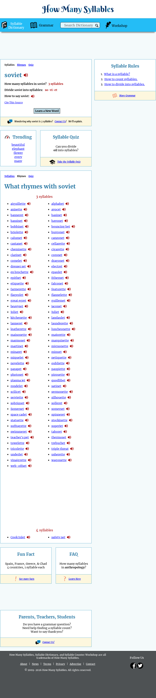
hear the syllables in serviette (26, 397)
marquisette (60, 340)
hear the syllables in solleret (65, 403)
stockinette (59, 420)
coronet (56, 255)
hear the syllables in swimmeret (30, 431)
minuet (56, 352)
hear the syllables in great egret (29, 300)
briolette (17, 232)
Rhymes (21, 64)
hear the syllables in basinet (65, 215)
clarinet (16, 255)
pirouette (58, 374)
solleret (56, 403)
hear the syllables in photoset (26, 374)
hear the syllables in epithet (24, 278)
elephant (18, 149)
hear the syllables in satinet (64, 386)
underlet (17, 454)
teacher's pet (20, 437)
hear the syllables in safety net (68, 537)
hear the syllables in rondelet (26, 386)
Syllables (9, 176)
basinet (56, 215)
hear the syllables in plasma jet (28, 380)
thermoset (58, 437)
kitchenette (19, 317)
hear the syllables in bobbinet (26, 226)
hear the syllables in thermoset (69, 437)
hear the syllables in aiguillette (28, 204)
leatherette (18, 329)
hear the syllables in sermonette (71, 392)
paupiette (58, 369)
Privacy (60, 663)
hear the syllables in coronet (65, 255)
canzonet (57, 238)
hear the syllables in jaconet (65, 306)
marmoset (18, 340)
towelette (17, 443)
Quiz (31, 64)
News (35, 663)
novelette (17, 363)
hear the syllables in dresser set (29, 266)
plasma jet (18, 380)
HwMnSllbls (78, 9)
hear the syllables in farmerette (29, 289)
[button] (96, 25)
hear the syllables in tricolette (27, 449)
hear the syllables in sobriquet (27, 403)
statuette (17, 420)
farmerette (18, 289)
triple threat (60, 449)
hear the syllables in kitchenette (30, 318)
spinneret (58, 414)
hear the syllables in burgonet (67, 232)
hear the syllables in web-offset (29, 466)
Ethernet (57, 278)
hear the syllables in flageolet (26, 295)
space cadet (19, 414)
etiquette (17, 283)
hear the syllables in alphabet (67, 204)
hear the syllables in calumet (25, 238)
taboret (56, 431)
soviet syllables (26, 75)
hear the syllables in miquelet (26, 357)
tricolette (17, 449)
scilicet (16, 392)
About (23, 663)
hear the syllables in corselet (25, 261)
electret (56, 266)
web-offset (19, 466)
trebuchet (58, 443)
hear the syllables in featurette (69, 289)
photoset (17, 374)
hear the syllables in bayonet (66, 221)
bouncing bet (60, 226)
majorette (58, 335)
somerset (58, 409)
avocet (56, 209)
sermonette (59, 392)
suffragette (18, 426)
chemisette (18, 249)
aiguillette (18, 204)
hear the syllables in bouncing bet (73, 226)
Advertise (75, 663)
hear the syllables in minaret (25, 352)
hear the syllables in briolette (26, 232)
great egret (18, 300)
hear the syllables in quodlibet (68, 380)
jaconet (56, 306)
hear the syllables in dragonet (67, 261)
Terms (47, 663)
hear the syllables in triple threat (72, 449)
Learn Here (74, 579)
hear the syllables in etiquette (27, 283)
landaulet (58, 317)
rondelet (17, 386)
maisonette (19, 335)
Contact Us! (48, 642)
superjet (57, 426)
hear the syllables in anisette (25, 209)
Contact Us (60, 121)
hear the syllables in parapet (24, 369)
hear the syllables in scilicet (24, 392)
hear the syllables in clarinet (24, 255)
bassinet (17, 221)
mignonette (59, 346)
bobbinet (17, 226)
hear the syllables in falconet (66, 283)
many (18, 161)
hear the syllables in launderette (71, 323)
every (18, 157)
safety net (58, 537)
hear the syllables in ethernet (67, 278)
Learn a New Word (47, 111)
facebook (133, 666)
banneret (17, 215)
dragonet (57, 261)
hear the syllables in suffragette (29, 426)
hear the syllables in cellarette (68, 243)
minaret (16, 352)
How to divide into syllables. (124, 84)
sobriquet (17, 403)
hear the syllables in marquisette (72, 340)
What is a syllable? (117, 74)
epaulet (56, 272)
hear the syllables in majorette (68, 335)
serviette (17, 397)
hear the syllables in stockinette (70, 420)
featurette (58, 289)
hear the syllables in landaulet (68, 318)
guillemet (58, 300)
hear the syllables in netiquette (69, 357)
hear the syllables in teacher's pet (32, 437)
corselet (16, 261)
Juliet (55, 312)
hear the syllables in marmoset (28, 340)
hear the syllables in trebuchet (68, 443)
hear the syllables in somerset (27, 409)
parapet (16, 369)
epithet (16, 278)
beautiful (18, 145)
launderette (59, 323)
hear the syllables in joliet (21, 312)
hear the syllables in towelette (27, 443)
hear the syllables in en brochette (31, 272)
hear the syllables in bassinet (25, 221)
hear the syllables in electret (65, 266)
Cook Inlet (18, 537)
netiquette (58, 357)
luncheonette (60, 329)
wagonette (59, 460)
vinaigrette (18, 460)
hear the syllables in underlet (26, 454)
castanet (17, 243)
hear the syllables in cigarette (67, 249)
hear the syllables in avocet (64, 209)
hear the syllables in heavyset (26, 306)
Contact (90, 663)
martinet (17, 346)
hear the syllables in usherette (68, 454)
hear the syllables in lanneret (25, 323)
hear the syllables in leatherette (29, 329)
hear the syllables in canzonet (67, 238)
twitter (140, 666)
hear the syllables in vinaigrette (29, 460)
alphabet (57, 204)
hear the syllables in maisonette (30, 335)
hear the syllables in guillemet (68, 300)
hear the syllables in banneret (26, 215)
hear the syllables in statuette (26, 420)
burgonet (58, 232)
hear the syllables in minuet (65, 352)
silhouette (58, 397)
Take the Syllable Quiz (68, 161)
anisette (16, 209)
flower (18, 153)
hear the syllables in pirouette (68, 374)
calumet (16, 238)
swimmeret (19, 431)
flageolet (17, 295)
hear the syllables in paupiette (68, 369)
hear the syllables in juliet (62, 312)
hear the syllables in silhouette (69, 397)
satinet (56, 386)
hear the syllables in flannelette (70, 295)
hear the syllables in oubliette (67, 363)
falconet (57, 283)
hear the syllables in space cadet (30, 414)
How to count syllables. (121, 79)
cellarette (58, 243)
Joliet (14, 312)
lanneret (17, 323)
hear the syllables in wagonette (70, 460)
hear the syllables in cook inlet (28, 537)
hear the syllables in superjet (66, 426)
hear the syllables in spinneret (68, 414)
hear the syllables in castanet (25, 243)
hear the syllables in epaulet (65, 272)
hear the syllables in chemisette (29, 249)
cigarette (57, 249)
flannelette (59, 295)
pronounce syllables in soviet (32, 96)
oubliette (58, 363)
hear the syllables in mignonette (71, 346)
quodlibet (58, 380)
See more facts (25, 579)
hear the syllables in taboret (65, 431)
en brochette (19, 272)
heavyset (17, 306)
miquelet (17, 357)
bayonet (57, 221)
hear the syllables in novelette (27, 363)
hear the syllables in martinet (26, 346)
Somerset (17, 409)
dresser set (18, 266)
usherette (58, 454)
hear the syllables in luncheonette (73, 329)
